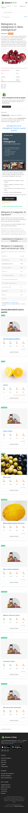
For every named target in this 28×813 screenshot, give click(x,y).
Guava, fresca (7, 431)
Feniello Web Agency (19, 806)
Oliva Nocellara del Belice (11, 339)
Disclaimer (3, 793)
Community (3, 760)
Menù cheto (3, 762)
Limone (5, 385)
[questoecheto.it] (9, 2)
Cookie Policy (4, 791)
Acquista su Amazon (16, 115)
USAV (16, 302)
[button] (26, 2)
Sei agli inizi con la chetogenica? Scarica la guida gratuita (14, 128)
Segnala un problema (5, 786)
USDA (13, 302)
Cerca (25, 16)
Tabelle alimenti (4, 766)
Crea (10, 302)
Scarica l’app (6, 106)
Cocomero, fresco (9, 661)
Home (2, 6)
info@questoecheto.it (5, 784)
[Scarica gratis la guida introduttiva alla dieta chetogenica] (14, 151)
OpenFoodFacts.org (6, 303)
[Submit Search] (2, 16)
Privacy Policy (4, 789)
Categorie (9, 6)
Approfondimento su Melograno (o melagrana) (12, 240)
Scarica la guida (9, 198)
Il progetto (3, 764)
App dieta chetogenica (6, 758)
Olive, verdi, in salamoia (11, 569)
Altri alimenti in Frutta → (6, 729)
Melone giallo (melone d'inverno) (13, 523)
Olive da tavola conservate (12, 707)
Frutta (15, 6)
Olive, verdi (6, 477)
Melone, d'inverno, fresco (11, 615)
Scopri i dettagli (14, 352)
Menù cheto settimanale (6, 777)
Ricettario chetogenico (6, 775)
